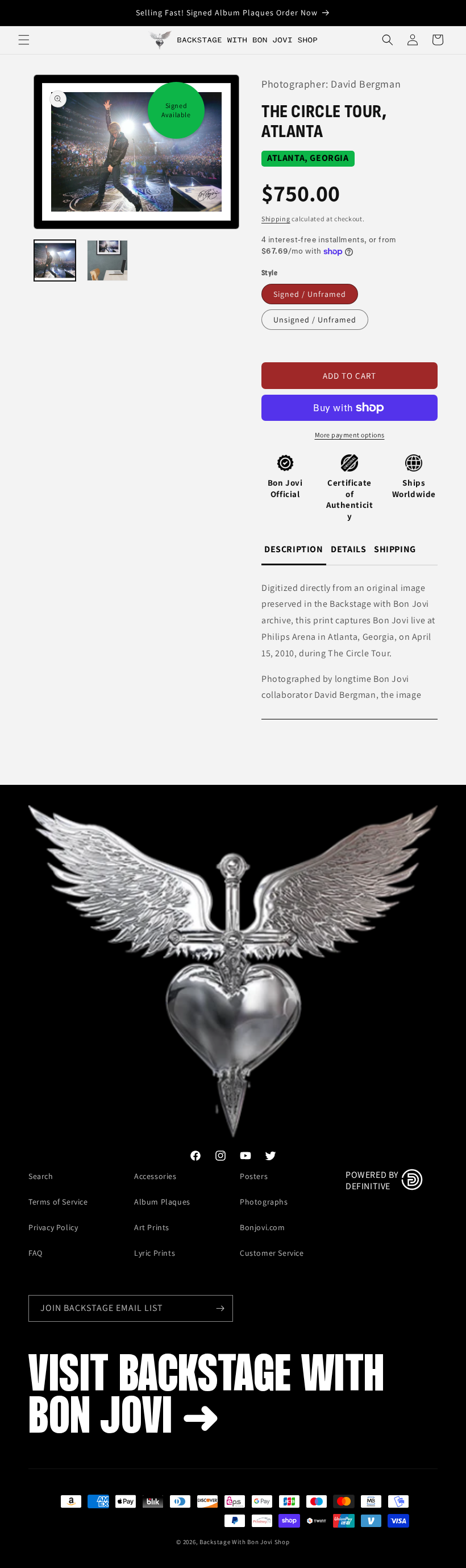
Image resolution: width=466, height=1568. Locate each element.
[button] (23, 39)
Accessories (155, 1176)
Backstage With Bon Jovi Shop (244, 1542)
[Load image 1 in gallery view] (55, 261)
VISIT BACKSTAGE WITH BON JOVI (206, 1398)
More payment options (350, 435)
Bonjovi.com (262, 1227)
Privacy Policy (53, 1227)
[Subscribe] (219, 1308)
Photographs (264, 1202)
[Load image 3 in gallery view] (107, 261)
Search (40, 1176)
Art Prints (151, 1227)
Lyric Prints (154, 1253)
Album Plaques (162, 1202)
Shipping (275, 218)
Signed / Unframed (309, 294)
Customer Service (272, 1253)
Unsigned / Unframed (314, 320)
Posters (254, 1176)
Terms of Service (58, 1202)
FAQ (35, 1253)
